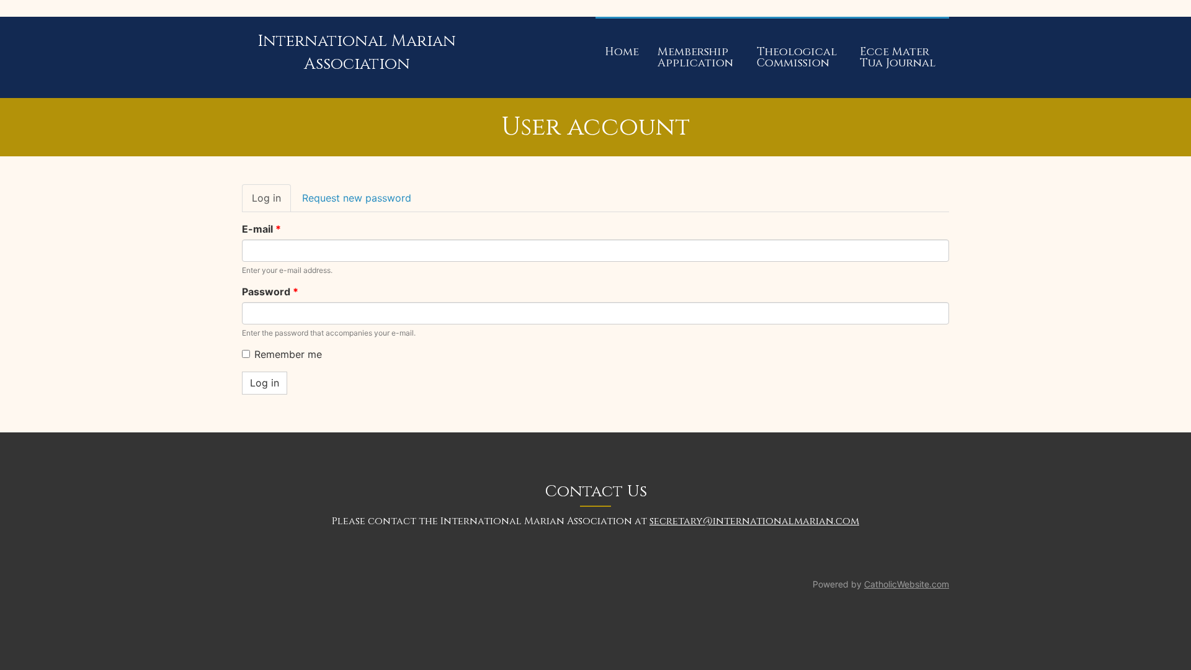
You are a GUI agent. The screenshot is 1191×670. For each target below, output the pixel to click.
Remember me (288, 354)
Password (270, 291)
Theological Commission (797, 57)
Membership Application (695, 57)
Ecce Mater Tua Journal (897, 57)
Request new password (356, 198)
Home (622, 52)
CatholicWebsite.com (906, 584)
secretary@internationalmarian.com (754, 521)
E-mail (261, 229)
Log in (271, 202)
